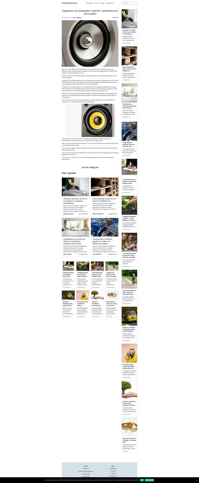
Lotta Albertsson (97, 254)
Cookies (102, 3)
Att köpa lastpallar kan (129, 73)
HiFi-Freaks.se (65, 159)
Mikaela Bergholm (68, 214)
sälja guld (127, 445)
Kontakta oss (109, 3)
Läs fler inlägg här (90, 167)
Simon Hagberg (77, 17)
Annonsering (89, 3)
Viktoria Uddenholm (97, 214)
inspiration (115, 17)
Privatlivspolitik (149, 480)
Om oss (96, 3)
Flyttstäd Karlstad (127, 36)
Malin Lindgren (67, 254)
